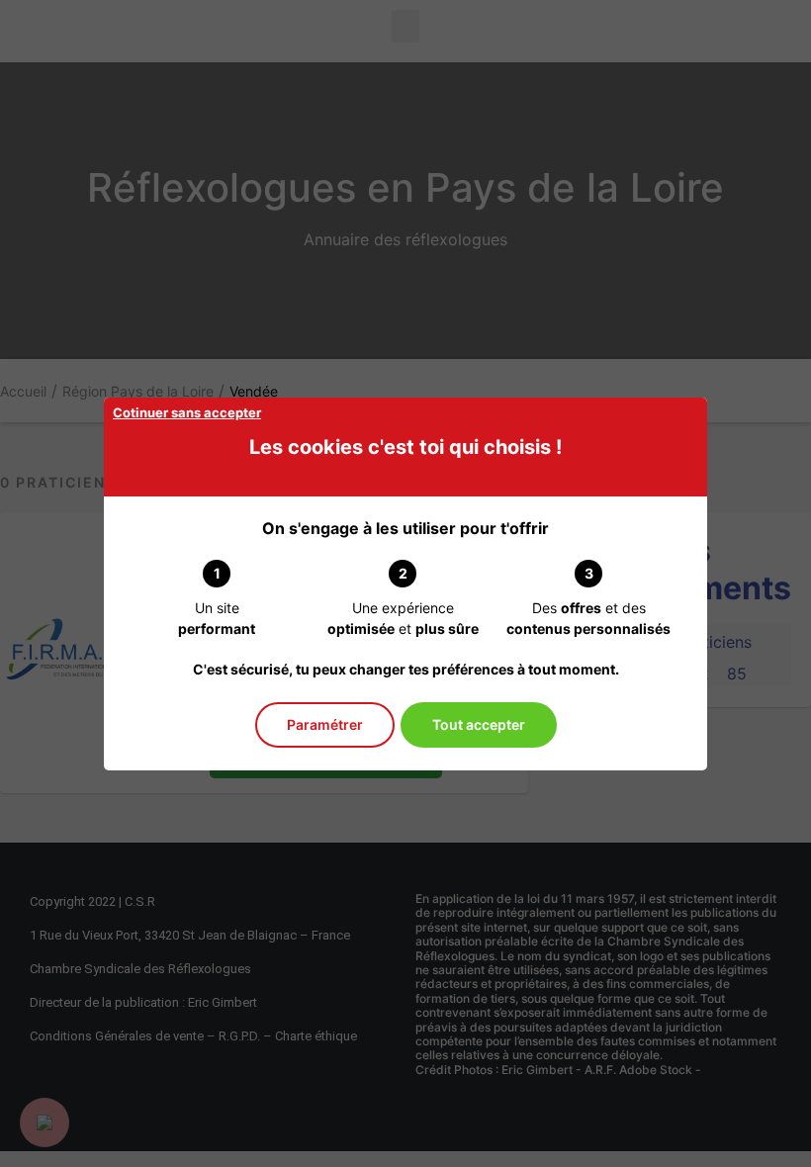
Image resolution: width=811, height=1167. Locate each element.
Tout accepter (478, 724)
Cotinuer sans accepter (187, 412)
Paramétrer (325, 724)
